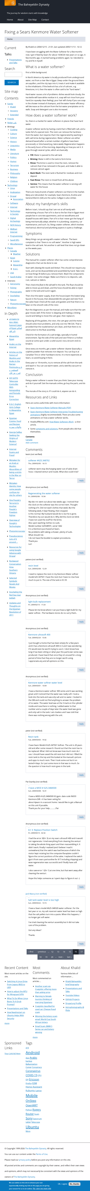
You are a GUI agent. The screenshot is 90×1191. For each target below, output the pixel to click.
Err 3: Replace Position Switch (42, 829)
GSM (34, 1083)
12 (52, 951)
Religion (13, 177)
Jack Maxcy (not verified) (36, 893)
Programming (16, 236)
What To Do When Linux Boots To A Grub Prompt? (17, 1001)
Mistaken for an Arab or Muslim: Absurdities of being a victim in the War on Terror (15, 469)
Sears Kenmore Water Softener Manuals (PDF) (50, 407)
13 (58, 951)
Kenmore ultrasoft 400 (39, 634)
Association (18, 199)
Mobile (32, 1095)
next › (60, 957)
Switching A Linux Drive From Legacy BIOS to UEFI (17, 984)
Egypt (12, 258)
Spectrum (37, 1118)
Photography (16, 291)
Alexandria (17, 265)
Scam (36, 1114)
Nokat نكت (12, 122)
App (27, 1058)
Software (14, 203)
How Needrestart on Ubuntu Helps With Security (16, 1015)
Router (30, 1114)
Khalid (13, 107)
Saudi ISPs (14, 240)
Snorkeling (15, 295)
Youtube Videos (72, 995)
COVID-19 (31, 1075)
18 (40, 957)
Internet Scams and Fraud (14, 452)
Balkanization (31, 1064)
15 (70, 951)
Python (29, 1110)
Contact (45, 19)
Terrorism (14, 165)
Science (13, 137)
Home (10, 19)
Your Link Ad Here (12, 1053)
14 (64, 951)
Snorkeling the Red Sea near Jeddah (15, 595)
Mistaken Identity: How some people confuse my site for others (15, 489)
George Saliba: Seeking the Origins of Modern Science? (15, 438)
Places (10, 248)
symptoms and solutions (47, 428)
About (20, 19)
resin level (33, 565)
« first (30, 951)
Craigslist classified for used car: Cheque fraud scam (45, 1009)
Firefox (29, 1083)
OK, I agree (62, 1184)
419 (27, 1048)
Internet (13, 207)
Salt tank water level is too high (43, 900)
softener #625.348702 (39, 460)
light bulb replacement (39, 601)
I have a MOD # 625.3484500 (42, 787)
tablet (28, 1122)
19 (46, 957)
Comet (29, 1067)
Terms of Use (41, 1154)
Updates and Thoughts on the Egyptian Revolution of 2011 (15, 609)
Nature (13, 299)
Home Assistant (34, 1086)
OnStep (31, 1101)
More (28, 1131)
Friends (10, 118)
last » (69, 957)
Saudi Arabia (15, 276)
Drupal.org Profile (73, 1003)
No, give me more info (42, 1189)
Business (14, 169)
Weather (17, 254)
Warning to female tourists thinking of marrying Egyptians (43, 999)
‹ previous (41, 951)
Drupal (13, 196)
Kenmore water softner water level (45, 682)
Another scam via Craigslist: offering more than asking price (45, 989)
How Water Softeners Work (61, 421)
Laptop (38, 1090)
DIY (27, 1079)
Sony (29, 1118)
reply (81, 480)
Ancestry (14, 110)
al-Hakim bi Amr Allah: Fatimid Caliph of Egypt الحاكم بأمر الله (15, 325)
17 (82, 951)
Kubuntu (30, 1090)
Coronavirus (33, 1071)
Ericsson (34, 1079)
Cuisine (16, 261)
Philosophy (15, 173)
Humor (13, 161)
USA (12, 273)
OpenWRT (32, 1105)
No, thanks (74, 1184)
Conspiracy (37, 1067)
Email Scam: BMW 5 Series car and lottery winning (44, 1029)
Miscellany (12, 307)
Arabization (15, 192)
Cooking (13, 129)
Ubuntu (32, 1126)
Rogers (36, 1109)
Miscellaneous (16, 244)
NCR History (15, 225)
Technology (12, 185)
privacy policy (25, 1160)
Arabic (33, 1057)
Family (10, 103)
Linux (12, 188)
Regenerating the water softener (44, 493)
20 (52, 957)
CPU (39, 1075)
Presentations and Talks (17, 1008)
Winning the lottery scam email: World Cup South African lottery (46, 1019)
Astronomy (15, 284)
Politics (13, 157)
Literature (14, 153)
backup (29, 1061)
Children (14, 181)
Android (33, 1052)
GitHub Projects (73, 999)
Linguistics (14, 145)
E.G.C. (15, 269)
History (13, 141)
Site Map (32, 19)
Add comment (32, 442)
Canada (29, 439)
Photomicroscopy (18, 303)
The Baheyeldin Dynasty (35, 1148)
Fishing (13, 287)
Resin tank (33, 736)
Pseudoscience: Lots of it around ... (16, 539)
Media (13, 149)
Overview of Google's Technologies (15, 523)
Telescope (35, 1122)
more (7, 1023)
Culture (13, 133)
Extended (14, 114)
